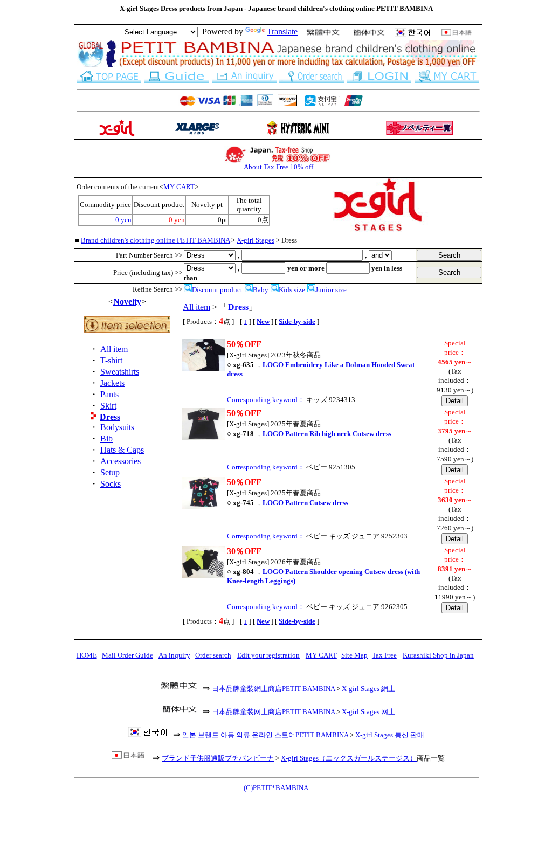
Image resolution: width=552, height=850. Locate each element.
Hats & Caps (122, 449)
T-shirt (111, 360)
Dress (110, 416)
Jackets (112, 383)
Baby (260, 290)
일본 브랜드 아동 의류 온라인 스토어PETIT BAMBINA (265, 735)
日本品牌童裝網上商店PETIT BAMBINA (273, 689)
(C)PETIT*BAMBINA (276, 788)
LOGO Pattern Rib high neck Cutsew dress (327, 434)
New (263, 321)
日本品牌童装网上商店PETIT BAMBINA (273, 712)
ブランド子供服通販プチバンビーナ (218, 758)
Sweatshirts (119, 371)
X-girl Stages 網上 (368, 689)
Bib (106, 438)
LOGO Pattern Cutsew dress (305, 503)
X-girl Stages (255, 240)
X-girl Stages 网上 (368, 712)
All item (114, 349)
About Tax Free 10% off (278, 167)
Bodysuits (117, 427)
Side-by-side (297, 321)
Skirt (108, 405)
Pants (109, 394)
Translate (282, 31)
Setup (110, 472)
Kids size (292, 290)
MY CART (179, 187)
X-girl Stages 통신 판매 (389, 735)
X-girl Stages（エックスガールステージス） (349, 758)
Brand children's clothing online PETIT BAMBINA (155, 240)
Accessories (120, 461)
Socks (110, 483)
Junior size (331, 290)
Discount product (217, 290)
